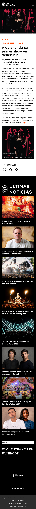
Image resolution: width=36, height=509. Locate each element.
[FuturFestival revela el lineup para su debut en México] (18, 267)
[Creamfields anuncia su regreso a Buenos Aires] (18, 207)
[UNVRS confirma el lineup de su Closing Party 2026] (18, 327)
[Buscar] (31, 442)
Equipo (13, 501)
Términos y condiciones (18, 506)
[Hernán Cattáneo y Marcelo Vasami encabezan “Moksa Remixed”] (18, 357)
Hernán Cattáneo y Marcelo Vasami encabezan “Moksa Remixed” (17, 373)
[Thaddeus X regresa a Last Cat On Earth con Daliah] (18, 418)
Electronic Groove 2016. (15, 498)
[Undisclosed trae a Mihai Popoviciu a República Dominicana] (18, 237)
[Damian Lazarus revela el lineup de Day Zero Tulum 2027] (18, 387)
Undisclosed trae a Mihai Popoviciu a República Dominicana (17, 252)
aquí (24, 123)
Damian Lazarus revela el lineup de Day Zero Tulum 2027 (16, 403)
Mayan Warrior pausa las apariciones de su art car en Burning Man (17, 312)
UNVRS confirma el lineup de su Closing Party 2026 (15, 342)
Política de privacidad (18, 503)
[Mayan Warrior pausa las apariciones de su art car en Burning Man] (18, 297)
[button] (33, 4)
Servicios (21, 501)
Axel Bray (21, 43)
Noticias (5, 39)
